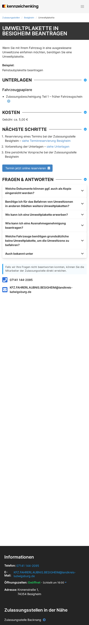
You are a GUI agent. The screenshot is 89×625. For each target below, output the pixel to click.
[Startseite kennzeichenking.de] (20, 6)
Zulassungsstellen (11, 17)
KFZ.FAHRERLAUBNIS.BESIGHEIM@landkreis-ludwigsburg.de (41, 290)
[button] (82, 6)
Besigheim (29, 17)
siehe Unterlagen (58, 146)
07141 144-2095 (21, 280)
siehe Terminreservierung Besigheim (46, 140)
